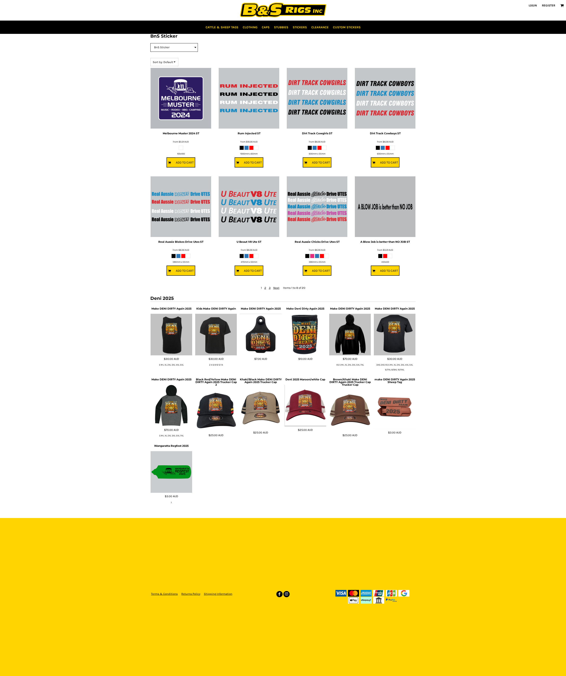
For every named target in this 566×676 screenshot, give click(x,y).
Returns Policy (190, 593)
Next (276, 287)
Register (548, 5)
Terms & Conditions (164, 593)
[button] (562, 5)
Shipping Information (218, 593)
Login (533, 5)
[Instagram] (286, 594)
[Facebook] (279, 594)
